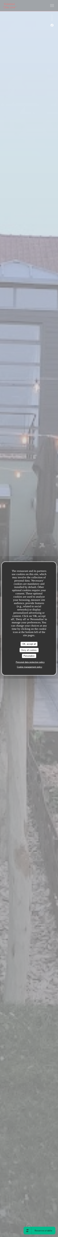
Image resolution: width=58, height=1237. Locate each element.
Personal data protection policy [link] (30, 662)
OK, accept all (29, 644)
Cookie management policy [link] (29, 667)
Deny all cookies (29, 650)
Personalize (29, 656)
